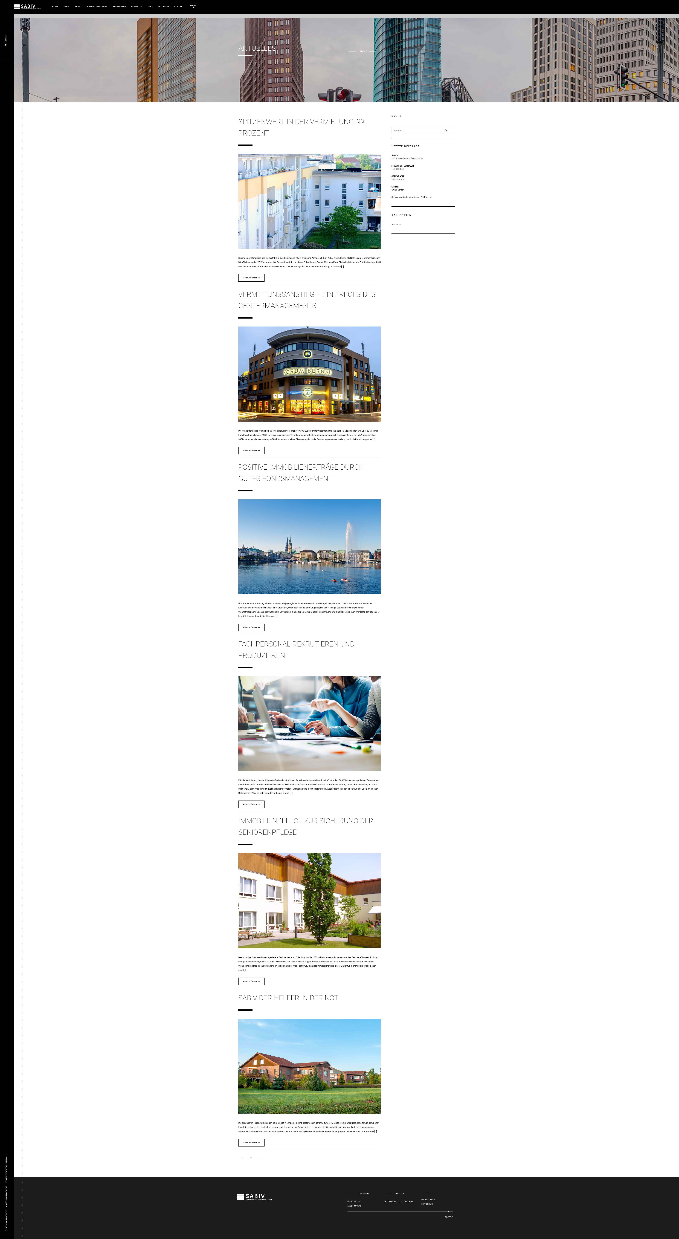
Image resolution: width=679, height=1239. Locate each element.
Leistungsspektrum (97, 6)
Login (193, 5)
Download (137, 6)
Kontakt (179, 6)
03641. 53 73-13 (354, 1206)
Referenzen (119, 6)
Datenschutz (428, 1199)
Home (55, 6)
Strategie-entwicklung (6, 1169)
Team (77, 6)
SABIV (66, 6)
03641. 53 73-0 (353, 1202)
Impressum (427, 1204)
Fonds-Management (6, 1220)
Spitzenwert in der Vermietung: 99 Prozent (411, 197)
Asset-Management (6, 1196)
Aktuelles (163, 6)
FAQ (151, 6)
